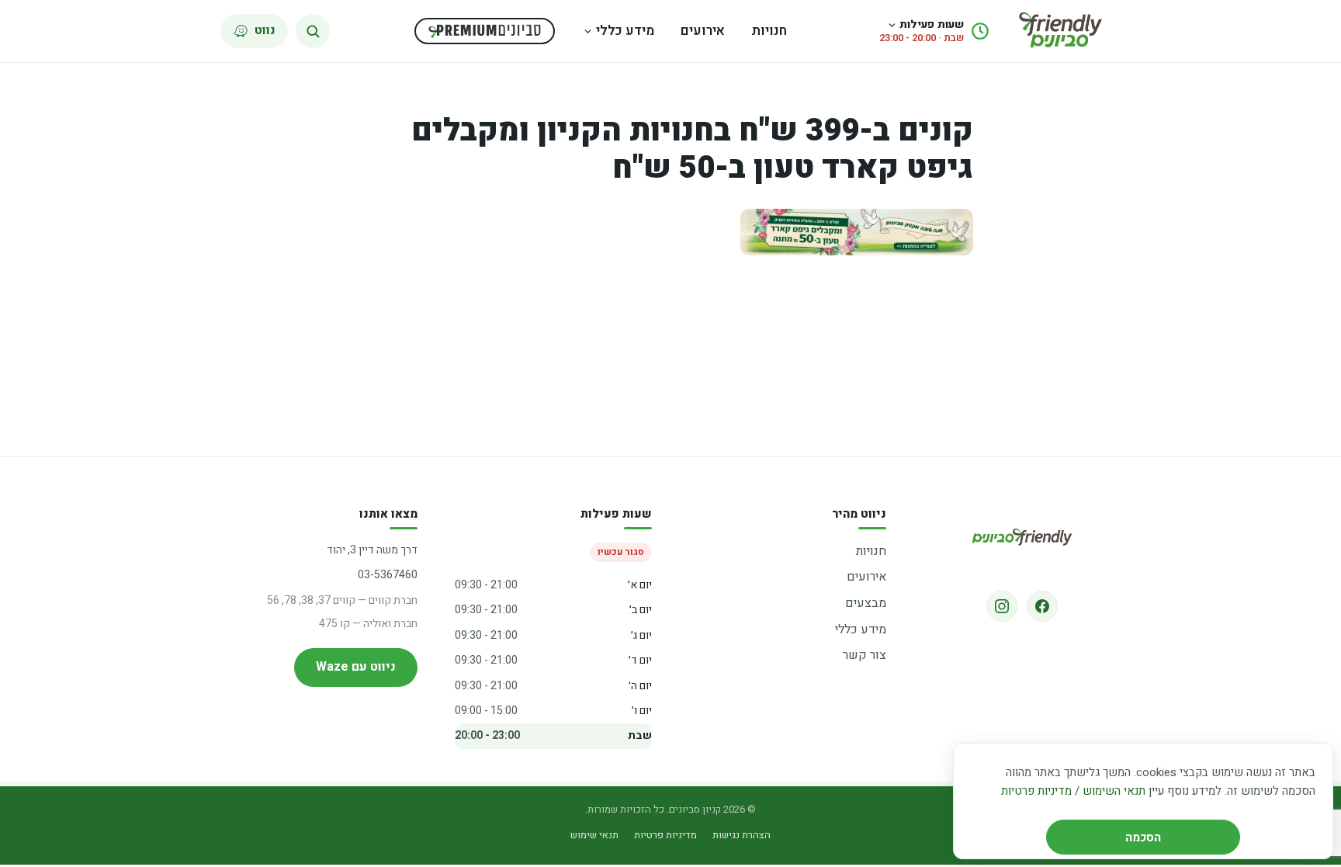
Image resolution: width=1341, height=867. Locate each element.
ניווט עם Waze (356, 666)
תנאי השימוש (1114, 790)
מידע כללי (625, 30)
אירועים (703, 30)
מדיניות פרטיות (1036, 790)
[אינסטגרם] (1001, 606)
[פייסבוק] (1042, 606)
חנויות (769, 30)
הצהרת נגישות (741, 834)
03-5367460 (388, 575)
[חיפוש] (313, 31)
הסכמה (1143, 837)
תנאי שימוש (594, 834)
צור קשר (864, 655)
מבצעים (865, 603)
